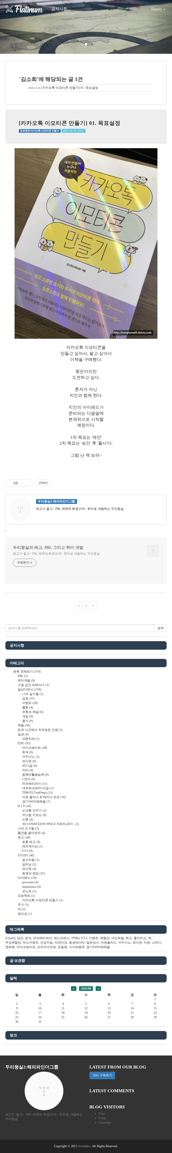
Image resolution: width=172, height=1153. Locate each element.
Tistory (157, 9)
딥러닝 (28, 864)
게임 (27, 716)
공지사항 (59, 9)
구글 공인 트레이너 (33, 685)
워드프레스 (61, 938)
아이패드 (27, 877)
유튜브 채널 (32, 712)
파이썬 (28, 761)
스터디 (156, 942)
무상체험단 (13, 942)
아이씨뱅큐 (77, 947)
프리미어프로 (46, 947)
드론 (27, 819)
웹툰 (27, 707)
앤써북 (10, 947)
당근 (20, 938)
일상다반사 (29, 689)
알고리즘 (30, 860)
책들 (23, 725)
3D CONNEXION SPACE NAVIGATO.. (50, 824)
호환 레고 (30, 842)
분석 (28, 938)
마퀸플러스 (108, 942)
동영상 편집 (33, 873)
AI (21, 909)
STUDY (25, 855)
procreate (30, 882)
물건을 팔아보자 (31, 833)
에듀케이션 (32, 846)
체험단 (105, 938)
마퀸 (147, 942)
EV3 (27, 851)
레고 (23, 837)
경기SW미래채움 (35, 801)
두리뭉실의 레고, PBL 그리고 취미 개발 (48, 547)
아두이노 (30, 756)
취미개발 (26, 680)
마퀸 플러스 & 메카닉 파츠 (43, 797)
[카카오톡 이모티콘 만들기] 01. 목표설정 (69, 87)
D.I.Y (24, 806)
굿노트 (28, 891)
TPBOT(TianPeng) (37, 792)
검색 (160, 628)
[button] (13, 27)
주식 (23, 904)
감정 (28, 698)
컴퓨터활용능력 (35, 774)
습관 (23, 734)
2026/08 (86, 988)
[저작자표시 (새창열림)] (54, 483)
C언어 (28, 779)
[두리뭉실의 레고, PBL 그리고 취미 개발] (24, 9)
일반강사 (92, 942)
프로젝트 (26, 895)
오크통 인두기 (34, 810)
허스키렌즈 (31, 942)
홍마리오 (140, 938)
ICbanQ (10, 938)
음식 (27, 721)
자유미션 (61, 942)
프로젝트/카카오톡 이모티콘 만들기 (39, 131)
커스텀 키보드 (34, 815)
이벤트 (29, 703)
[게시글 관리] (28, 483)
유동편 (62, 947)
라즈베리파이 (34, 783)
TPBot (75, 938)
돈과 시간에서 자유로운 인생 (40, 730)
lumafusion (31, 886)
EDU (23, 743)
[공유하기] (22, 483)
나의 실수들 (32, 694)
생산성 (24, 913)
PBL (22, 676)
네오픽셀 (117, 938)
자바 (27, 770)
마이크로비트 (34, 747)
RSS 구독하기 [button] (102, 1075)
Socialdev (84, 1146)
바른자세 (30, 738)
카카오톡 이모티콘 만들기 (42, 900)
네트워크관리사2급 (37, 788)
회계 (27, 752)
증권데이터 (77, 942)
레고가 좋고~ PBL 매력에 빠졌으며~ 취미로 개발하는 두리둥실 (56, 553)
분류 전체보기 (26, 671)
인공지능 (46, 942)
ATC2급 (29, 765)
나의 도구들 (28, 828)
